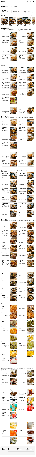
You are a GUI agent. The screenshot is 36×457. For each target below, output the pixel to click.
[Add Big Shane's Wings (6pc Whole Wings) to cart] (33, 72)
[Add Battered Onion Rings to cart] (16, 318)
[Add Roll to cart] (16, 326)
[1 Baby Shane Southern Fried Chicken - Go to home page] (3, 2)
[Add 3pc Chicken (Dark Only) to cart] (16, 45)
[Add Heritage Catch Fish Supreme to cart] (16, 148)
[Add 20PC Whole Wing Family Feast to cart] (33, 251)
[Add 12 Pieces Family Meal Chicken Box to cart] (33, 113)
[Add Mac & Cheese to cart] (16, 333)
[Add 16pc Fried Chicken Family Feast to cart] (16, 266)
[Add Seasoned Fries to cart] (16, 311)
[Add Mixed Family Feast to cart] (33, 266)
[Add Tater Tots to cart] (33, 318)
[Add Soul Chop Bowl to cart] (33, 300)
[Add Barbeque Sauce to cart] (33, 436)
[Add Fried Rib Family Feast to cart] (33, 258)
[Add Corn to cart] (16, 356)
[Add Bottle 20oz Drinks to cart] (16, 403)
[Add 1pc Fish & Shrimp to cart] (33, 53)
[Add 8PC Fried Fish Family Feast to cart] (16, 251)
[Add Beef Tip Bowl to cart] (16, 285)
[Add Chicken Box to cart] (16, 113)
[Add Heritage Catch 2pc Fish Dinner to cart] (16, 133)
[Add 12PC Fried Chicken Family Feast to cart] (33, 236)
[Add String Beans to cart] (16, 348)
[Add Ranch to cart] (33, 428)
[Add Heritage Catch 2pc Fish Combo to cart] (16, 125)
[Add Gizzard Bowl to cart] (33, 278)
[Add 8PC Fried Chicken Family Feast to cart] (16, 236)
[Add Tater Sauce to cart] (16, 443)
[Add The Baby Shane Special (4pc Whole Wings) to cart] (16, 72)
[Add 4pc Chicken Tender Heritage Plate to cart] (33, 201)
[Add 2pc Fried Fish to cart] (16, 60)
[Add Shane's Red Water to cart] (16, 418)
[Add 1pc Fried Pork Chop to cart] (33, 45)
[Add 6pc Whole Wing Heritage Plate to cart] (16, 201)
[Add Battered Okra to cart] (33, 311)
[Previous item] (31, 15)
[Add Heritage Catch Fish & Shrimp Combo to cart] (16, 140)
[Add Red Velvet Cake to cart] (16, 384)
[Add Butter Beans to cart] (16, 341)
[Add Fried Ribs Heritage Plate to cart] (33, 186)
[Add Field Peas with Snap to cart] (33, 333)
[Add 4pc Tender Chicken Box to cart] (33, 158)
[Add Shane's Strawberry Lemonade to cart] (33, 410)
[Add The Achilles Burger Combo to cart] (16, 103)
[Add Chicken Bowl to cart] (16, 300)
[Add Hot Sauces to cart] (33, 443)
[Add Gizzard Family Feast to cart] (16, 228)
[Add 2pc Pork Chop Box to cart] (33, 166)
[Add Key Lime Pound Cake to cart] (33, 376)
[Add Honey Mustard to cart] (16, 428)
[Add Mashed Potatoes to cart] (33, 341)
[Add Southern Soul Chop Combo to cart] (16, 80)
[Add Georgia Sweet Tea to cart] (33, 395)
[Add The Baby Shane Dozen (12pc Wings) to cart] (16, 88)
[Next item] (33, 15)
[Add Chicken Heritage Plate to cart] (30, 23)
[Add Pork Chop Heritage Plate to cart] (23, 23)
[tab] (3, 6)
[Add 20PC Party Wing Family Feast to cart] (16, 243)
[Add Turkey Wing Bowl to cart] (16, 293)
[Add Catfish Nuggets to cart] (33, 60)
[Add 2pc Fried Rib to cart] (16, 53)
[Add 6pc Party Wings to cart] (33, 38)
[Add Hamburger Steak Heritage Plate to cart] (15, 23)
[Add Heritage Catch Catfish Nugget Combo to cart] (33, 140)
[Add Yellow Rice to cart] (33, 356)
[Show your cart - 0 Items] (33, 1)
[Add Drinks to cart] (16, 395)
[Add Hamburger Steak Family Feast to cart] (33, 228)
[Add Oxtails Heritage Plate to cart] (7, 23)
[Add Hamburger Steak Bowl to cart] (33, 293)
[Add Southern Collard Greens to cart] (33, 326)
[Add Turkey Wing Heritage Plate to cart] (33, 208)
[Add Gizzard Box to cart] (16, 166)
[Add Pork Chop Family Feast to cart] (16, 258)
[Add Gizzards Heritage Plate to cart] (16, 186)
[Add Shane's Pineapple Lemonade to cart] (33, 403)
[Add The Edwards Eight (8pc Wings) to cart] (33, 80)
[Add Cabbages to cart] (33, 348)
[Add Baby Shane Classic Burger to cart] (33, 88)
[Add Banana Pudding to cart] (33, 384)
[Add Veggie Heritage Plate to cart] (16, 193)
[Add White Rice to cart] (16, 363)
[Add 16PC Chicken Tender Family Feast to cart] (33, 243)
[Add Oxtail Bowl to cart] (16, 278)
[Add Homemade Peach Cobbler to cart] (16, 376)
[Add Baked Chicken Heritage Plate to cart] (33, 216)
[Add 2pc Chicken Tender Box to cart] (16, 158)
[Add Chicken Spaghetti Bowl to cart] (33, 285)
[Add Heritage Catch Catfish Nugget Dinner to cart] (33, 133)
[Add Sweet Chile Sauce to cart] (16, 436)
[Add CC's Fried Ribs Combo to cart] (33, 95)
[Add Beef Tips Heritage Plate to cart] (16, 216)
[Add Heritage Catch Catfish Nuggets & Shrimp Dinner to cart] (33, 125)
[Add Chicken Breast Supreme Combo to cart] (16, 95)
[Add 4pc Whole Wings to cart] (16, 38)
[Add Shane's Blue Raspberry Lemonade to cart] (16, 410)
